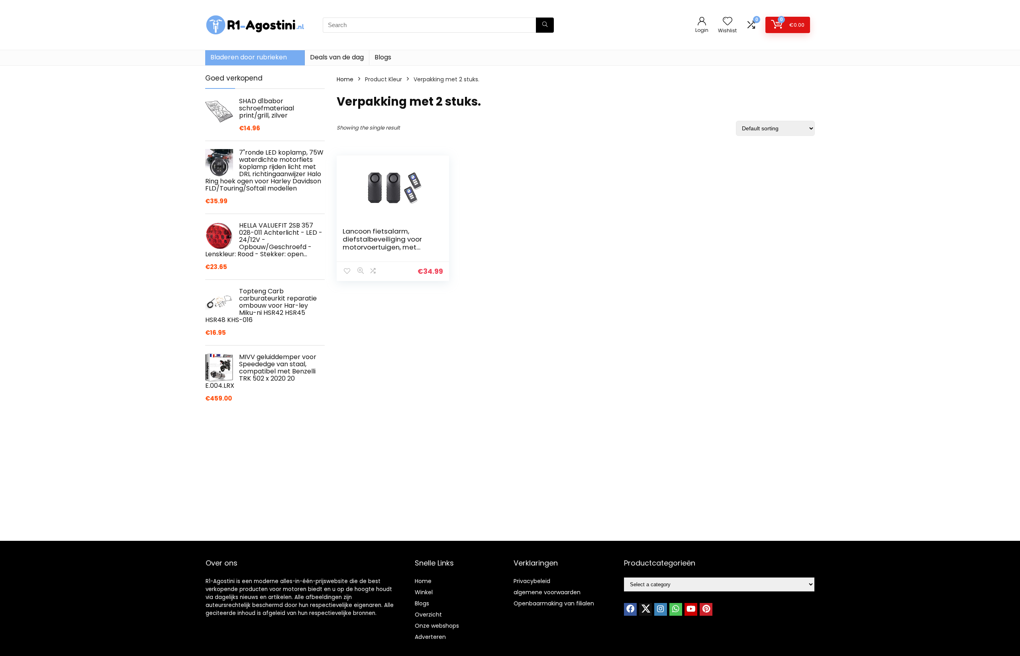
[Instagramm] (660, 609)
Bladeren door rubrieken (248, 57)
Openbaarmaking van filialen (554, 603)
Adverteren (430, 637)
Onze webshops (437, 626)
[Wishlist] (727, 21)
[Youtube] (691, 609)
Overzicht (428, 615)
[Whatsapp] (675, 609)
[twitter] (645, 609)
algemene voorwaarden (547, 592)
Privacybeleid (532, 581)
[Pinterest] (706, 609)
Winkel (424, 592)
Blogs (383, 57)
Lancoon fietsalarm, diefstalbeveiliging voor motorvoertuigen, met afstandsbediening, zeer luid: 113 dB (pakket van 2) (384, 247)
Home (345, 79)
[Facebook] (630, 609)
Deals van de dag (337, 57)
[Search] (545, 25)
